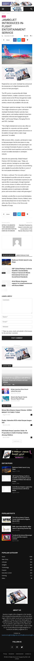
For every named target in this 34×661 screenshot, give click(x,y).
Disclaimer (11, 654)
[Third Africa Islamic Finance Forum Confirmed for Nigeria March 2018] (6, 520)
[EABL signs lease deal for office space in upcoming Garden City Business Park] (6, 529)
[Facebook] (12, 647)
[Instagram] (17, 647)
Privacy (5, 654)
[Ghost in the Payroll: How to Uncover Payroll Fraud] (5, 399)
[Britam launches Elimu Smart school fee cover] (5, 391)
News (8, 13)
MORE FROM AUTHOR (22, 255)
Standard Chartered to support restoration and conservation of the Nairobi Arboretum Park (25, 228)
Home (3, 13)
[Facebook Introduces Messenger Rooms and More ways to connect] (6, 537)
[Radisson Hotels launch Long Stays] (6, 262)
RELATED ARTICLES (8, 255)
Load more (16, 441)
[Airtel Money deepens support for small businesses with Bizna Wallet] (6, 283)
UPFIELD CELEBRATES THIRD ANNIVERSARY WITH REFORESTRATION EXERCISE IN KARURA (9, 228)
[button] (31, 9)
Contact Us (28, 654)
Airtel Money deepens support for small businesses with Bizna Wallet (22, 283)
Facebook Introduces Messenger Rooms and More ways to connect (22, 537)
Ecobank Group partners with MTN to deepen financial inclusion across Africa (16, 380)
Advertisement (19, 654)
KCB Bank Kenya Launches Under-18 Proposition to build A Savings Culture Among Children (15, 433)
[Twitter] (22, 647)
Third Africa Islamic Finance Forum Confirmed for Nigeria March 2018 (21, 519)
